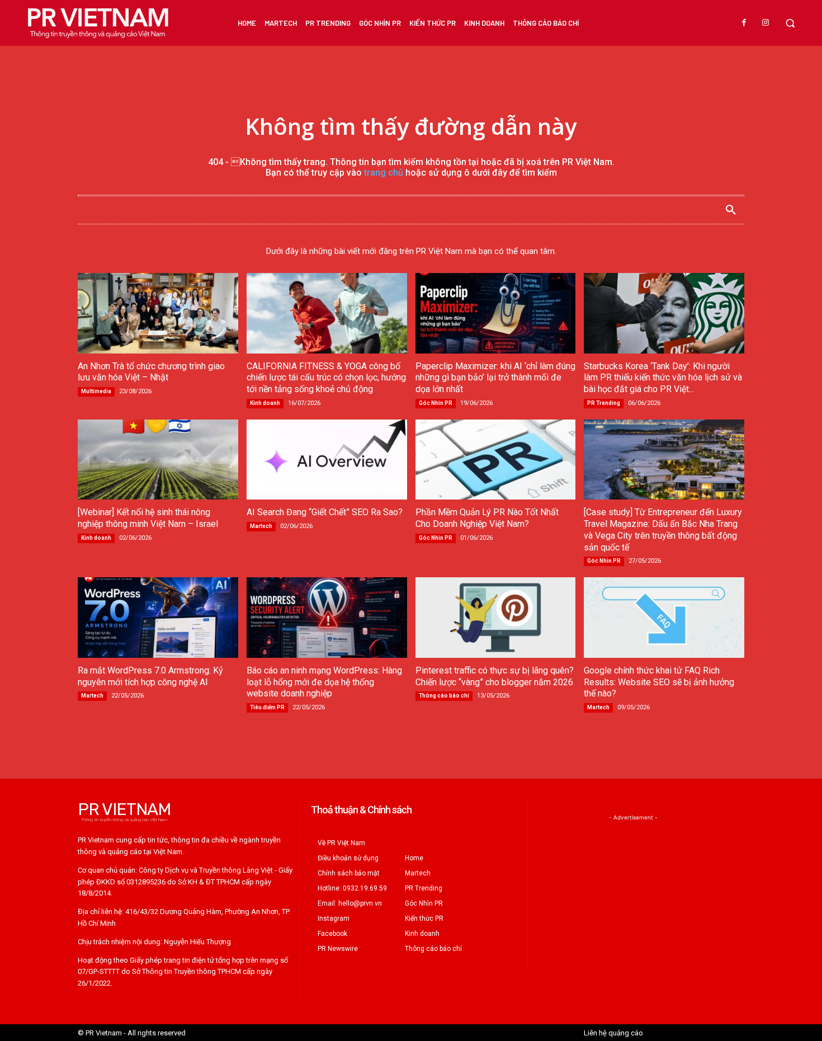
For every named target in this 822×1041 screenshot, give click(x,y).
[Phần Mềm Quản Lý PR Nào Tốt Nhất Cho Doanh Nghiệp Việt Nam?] (495, 460)
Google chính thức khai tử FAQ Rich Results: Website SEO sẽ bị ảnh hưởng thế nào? (659, 682)
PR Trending (603, 403)
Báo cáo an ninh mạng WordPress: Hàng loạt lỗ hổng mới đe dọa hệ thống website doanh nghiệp (324, 682)
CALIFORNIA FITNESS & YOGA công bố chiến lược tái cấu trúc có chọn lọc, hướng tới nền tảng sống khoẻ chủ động (326, 378)
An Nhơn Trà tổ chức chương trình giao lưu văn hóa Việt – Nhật (151, 372)
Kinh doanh (265, 403)
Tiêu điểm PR (267, 707)
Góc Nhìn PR (435, 403)
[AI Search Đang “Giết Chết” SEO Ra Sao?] (327, 460)
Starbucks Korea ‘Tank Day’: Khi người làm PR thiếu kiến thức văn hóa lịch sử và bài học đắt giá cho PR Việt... (663, 378)
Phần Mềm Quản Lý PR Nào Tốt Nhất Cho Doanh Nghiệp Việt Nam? (487, 518)
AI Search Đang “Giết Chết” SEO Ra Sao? (325, 512)
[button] (790, 23)
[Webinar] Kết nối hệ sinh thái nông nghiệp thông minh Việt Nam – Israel (148, 518)
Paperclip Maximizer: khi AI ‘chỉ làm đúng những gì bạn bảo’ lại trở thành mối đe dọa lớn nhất (495, 378)
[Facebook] (744, 23)
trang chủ (383, 172)
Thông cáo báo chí (444, 696)
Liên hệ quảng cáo (613, 1033)
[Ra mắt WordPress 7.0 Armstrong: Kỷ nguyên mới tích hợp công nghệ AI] (158, 617)
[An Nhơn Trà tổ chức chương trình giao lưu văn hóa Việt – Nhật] (158, 313)
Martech (261, 526)
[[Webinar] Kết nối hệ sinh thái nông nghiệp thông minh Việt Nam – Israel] (158, 460)
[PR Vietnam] (97, 23)
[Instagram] (765, 23)
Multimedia (96, 391)
